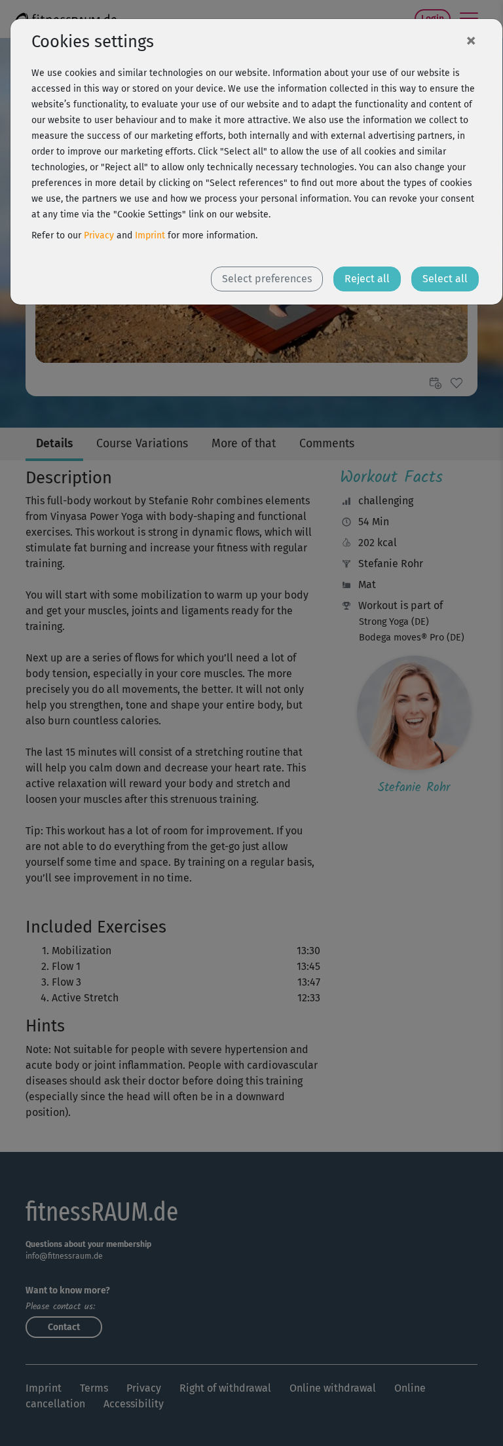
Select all (445, 278)
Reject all (367, 278)
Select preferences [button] (267, 278)
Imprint (150, 235)
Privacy (99, 235)
